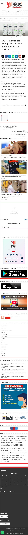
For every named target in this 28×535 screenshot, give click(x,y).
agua (12, 436)
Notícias (4, 347)
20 (17, 483)
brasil (9, 440)
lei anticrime (24, 453)
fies (23, 448)
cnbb (15, 440)
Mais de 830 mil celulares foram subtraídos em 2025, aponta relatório (12, 377)
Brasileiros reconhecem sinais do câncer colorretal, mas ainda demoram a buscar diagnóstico (11, 196)
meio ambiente (10, 455)
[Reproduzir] (2, 308)
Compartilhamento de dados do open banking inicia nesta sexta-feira (10, 127)
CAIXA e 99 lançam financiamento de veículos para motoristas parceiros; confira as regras (12, 370)
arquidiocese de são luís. (12, 438)
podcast (12, 457)
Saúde (6, 18)
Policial (3, 351)
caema (12, 440)
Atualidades (4, 326)
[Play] (11, 255)
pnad (8, 457)
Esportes (4, 338)
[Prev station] (14, 255)
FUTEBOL (10, 450)
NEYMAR (17, 455)
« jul (1, 488)
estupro (20, 448)
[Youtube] (14, 428)
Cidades (4, 328)
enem (6, 448)
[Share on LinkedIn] (16, 56)
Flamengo (4, 450)
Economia (4, 334)
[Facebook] (11, 428)
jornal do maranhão (13, 453)
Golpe (19, 450)
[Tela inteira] (25, 308)
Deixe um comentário (7, 53)
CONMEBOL (19, 440)
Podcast (4, 349)
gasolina (16, 450)
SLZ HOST (17, 530)
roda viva (17, 460)
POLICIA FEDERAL (18, 457)
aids (14, 436)
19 (14, 483)
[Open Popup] (20, 255)
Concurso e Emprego (7, 330)
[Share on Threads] (23, 56)
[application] (14, 302)
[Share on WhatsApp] (13, 56)
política (4, 459)
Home (2, 18)
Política (3, 353)
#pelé (9, 436)
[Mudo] (23, 308)
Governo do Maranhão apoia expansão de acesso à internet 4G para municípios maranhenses (18, 133)
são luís (3, 461)
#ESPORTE (4, 436)
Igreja (3, 342)
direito (12, 442)
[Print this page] (19, 56)
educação (5, 445)
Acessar (26, 219)
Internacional (5, 344)
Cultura (3, 332)
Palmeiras (4, 457)
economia (18, 442)
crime (8, 442)
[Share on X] (2, 56)
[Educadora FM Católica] (14, 4)
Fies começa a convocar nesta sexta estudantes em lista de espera (13, 373)
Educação (4, 336)
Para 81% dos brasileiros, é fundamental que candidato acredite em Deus (13, 363)
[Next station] (7, 255)
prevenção (10, 459)
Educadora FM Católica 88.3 (9, 528)
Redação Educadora (7, 52)
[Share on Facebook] (6, 56)
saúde (22, 459)
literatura (3, 455)
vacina (7, 462)
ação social (23, 438)
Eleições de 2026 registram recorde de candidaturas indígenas (12, 367)
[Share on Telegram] (9, 56)
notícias (22, 455)
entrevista (13, 448)
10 (6, 481)
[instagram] (16, 428)
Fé (2, 340)
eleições (12, 445)
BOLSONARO (4, 440)
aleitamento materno (19, 436)
